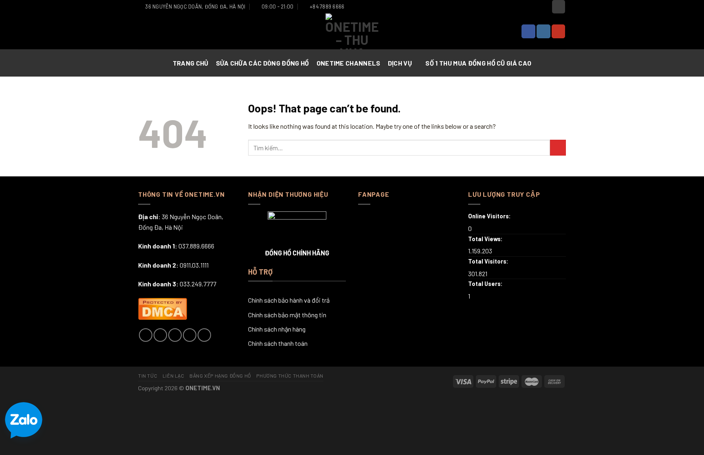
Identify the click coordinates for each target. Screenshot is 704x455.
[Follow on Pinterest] (204, 335)
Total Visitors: (489, 261)
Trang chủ (191, 63)
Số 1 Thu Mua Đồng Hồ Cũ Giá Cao (478, 63)
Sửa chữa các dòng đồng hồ (262, 63)
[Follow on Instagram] (543, 31)
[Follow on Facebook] (528, 31)
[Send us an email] (189, 335)
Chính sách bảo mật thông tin (287, 315)
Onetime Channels (349, 63)
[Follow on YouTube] (558, 31)
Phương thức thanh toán (289, 375)
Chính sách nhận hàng (277, 329)
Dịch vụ (400, 63)
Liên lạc (174, 375)
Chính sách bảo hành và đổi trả (289, 300)
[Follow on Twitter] (175, 335)
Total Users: (486, 283)
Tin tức (147, 375)
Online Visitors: (490, 216)
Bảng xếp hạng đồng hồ (220, 375)
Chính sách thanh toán (278, 343)
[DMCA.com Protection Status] (162, 308)
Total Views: (486, 238)
